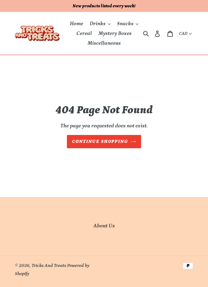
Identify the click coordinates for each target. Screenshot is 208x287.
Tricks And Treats (49, 265)
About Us (104, 226)
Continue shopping (100, 141)
